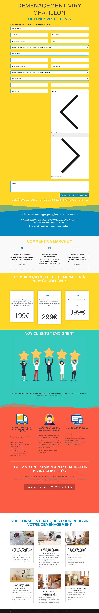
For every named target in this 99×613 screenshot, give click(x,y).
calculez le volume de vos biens (74, 436)
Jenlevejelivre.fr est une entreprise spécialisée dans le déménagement (49, 214)
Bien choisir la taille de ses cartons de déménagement (77, 550)
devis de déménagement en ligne (55, 226)
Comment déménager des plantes (77, 589)
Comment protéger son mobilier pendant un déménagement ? (22, 550)
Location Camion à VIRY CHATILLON (49, 487)
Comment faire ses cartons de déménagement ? (21, 586)
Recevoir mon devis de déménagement (74, 195)
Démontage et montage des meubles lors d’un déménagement (49, 551)
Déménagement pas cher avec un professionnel (49, 593)
